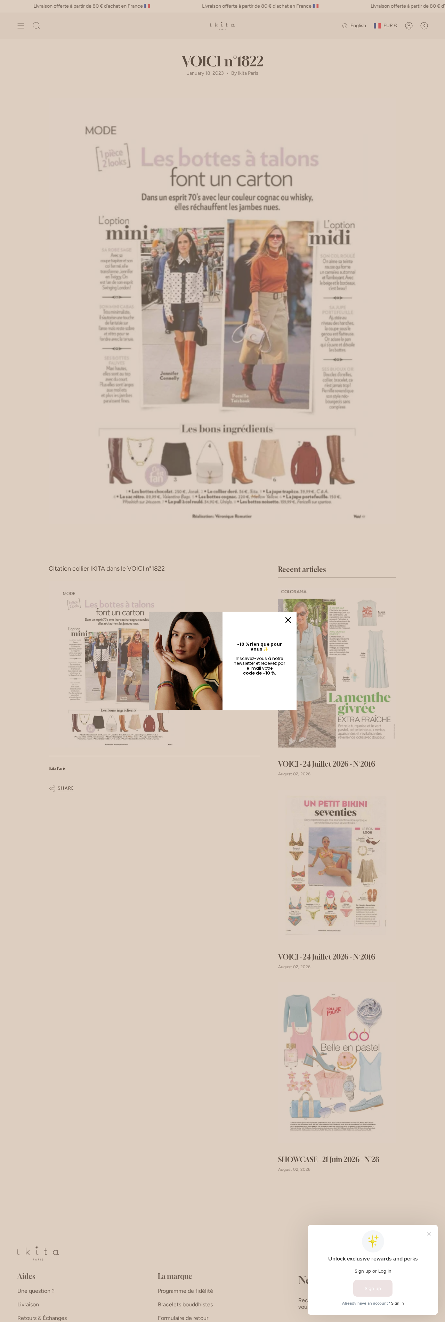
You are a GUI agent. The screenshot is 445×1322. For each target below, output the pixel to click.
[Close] (288, 620)
